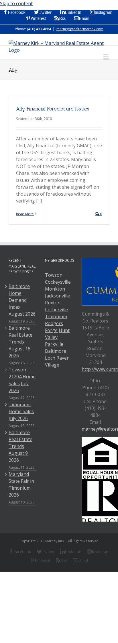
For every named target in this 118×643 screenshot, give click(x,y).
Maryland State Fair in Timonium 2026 (21, 484)
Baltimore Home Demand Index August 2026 (22, 300)
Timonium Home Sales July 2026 (21, 411)
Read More (25, 213)
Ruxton (52, 302)
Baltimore (55, 351)
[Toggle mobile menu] (106, 57)
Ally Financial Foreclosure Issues (52, 109)
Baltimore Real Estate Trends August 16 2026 (20, 342)
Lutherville (56, 309)
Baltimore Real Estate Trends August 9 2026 (20, 446)
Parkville (54, 344)
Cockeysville (58, 282)
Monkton (55, 289)
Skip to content (16, 3)
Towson (53, 275)
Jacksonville (57, 296)
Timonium (56, 316)
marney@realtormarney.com (79, 28)
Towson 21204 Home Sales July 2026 (22, 380)
